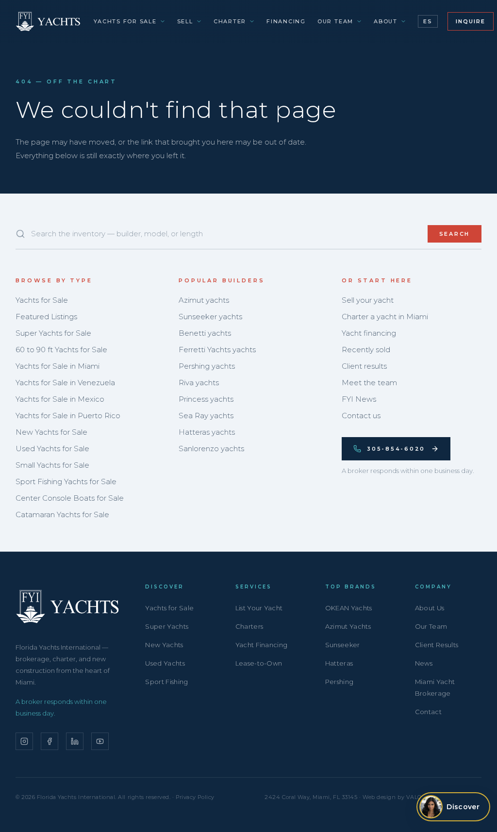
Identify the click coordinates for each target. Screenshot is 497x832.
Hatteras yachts (207, 432)
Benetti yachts (205, 333)
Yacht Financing (261, 645)
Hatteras (339, 663)
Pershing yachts (207, 366)
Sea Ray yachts (206, 415)
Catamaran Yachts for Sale (62, 514)
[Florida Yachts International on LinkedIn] (74, 741)
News (423, 663)
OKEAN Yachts (348, 608)
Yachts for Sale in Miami (57, 366)
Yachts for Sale (125, 21)
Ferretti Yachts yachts (217, 349)
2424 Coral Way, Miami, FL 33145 (311, 797)
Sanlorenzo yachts (211, 448)
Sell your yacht (368, 300)
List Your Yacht (259, 608)
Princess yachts (206, 399)
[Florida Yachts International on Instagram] (24, 741)
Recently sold (366, 349)
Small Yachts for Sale (52, 465)
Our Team (335, 21)
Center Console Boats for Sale (70, 498)
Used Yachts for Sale (52, 448)
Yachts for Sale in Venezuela (65, 382)
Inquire (470, 21)
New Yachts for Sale (51, 432)
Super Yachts (166, 626)
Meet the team (369, 382)
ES (427, 21)
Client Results (437, 645)
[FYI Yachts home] (49, 21)
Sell (185, 21)
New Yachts (164, 645)
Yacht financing (369, 333)
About (386, 21)
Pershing (339, 681)
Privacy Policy (195, 797)
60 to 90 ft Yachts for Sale (61, 349)
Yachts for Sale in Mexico (60, 399)
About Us (430, 608)
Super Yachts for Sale (53, 333)
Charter (230, 21)
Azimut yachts (204, 300)
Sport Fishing (166, 681)
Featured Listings (46, 316)
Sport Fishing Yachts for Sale (66, 481)
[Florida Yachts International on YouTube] (100, 741)
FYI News (359, 399)
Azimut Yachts (348, 626)
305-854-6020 (396, 448)
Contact (428, 712)
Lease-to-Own (258, 663)
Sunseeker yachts (210, 316)
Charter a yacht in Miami (385, 316)
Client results (364, 366)
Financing (286, 21)
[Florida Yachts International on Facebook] (49, 741)
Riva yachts (199, 382)
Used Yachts (165, 663)
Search (454, 233)
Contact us (361, 415)
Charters (249, 626)
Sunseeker (342, 645)
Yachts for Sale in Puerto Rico (68, 415)
